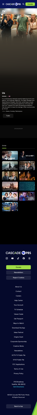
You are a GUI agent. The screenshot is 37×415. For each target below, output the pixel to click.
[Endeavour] (27, 165)
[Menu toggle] (3, 4)
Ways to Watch (18, 323)
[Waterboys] (10, 155)
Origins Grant (18, 337)
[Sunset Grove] (10, 206)
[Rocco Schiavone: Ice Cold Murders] (27, 196)
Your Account (18, 305)
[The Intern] (10, 175)
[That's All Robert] (27, 155)
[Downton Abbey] (10, 186)
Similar (4, 145)
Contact (18, 291)
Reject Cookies (18, 278)
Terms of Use (18, 369)
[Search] (23, 4)
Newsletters (18, 272)
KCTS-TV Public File (18, 355)
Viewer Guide (18, 314)
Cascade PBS (16, 395)
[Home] (18, 253)
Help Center (18, 300)
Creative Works (18, 346)
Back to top (18, 406)
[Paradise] (10, 196)
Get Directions (18, 387)
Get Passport (18, 319)
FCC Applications (19, 364)
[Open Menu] (34, 11)
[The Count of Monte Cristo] (10, 165)
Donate (30, 4)
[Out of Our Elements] (27, 186)
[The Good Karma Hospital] (27, 175)
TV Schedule (18, 310)
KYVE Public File (18, 360)
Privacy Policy (18, 373)
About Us (18, 287)
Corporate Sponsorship (18, 341)
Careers (18, 296)
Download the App (18, 328)
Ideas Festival (18, 332)
